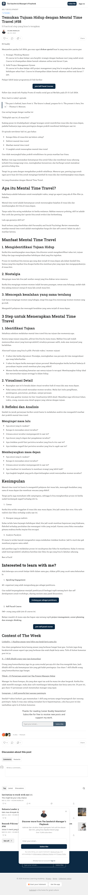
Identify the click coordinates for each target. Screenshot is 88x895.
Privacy (48, 878)
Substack (32, 890)
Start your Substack (38, 884)
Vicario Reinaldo (13, 31)
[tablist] (12, 759)
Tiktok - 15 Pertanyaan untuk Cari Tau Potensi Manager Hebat (28, 676)
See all (6, 841)
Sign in (82, 4)
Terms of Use (55, 852)
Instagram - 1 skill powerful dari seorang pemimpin (24, 693)
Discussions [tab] (19, 788)
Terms (55, 878)
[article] (44, 799)
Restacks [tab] (17, 759)
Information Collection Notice (43, 854)
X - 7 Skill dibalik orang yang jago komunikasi (21, 658)
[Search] (84, 788)
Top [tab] (4, 788)
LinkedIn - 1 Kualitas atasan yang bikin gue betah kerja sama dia (29, 641)
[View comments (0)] (12, 38)
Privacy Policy (61, 854)
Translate (7, 13)
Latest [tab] (10, 788)
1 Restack (22, 735)
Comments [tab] (7, 759)
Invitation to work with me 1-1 (17, 794)
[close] (66, 811)
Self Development (10, 9)
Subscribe (72, 4)
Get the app (55, 884)
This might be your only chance (14, 798)
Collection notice (65, 878)
